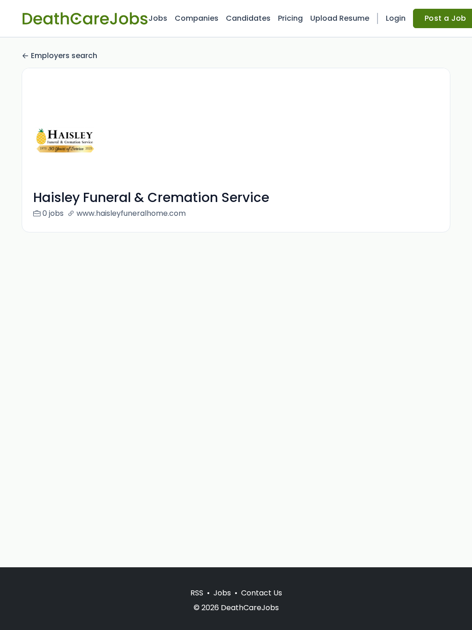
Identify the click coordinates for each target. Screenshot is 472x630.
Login (396, 18)
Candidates (248, 18)
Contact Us (261, 593)
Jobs (157, 18)
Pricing (290, 18)
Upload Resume (339, 18)
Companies (196, 18)
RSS (196, 593)
